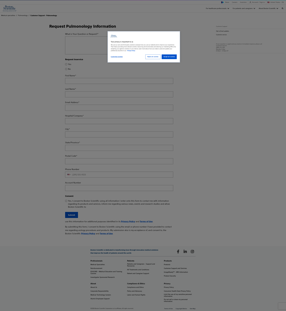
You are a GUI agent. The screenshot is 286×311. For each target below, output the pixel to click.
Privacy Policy (131, 51)
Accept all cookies (169, 57)
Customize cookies (117, 57)
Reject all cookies (152, 57)
